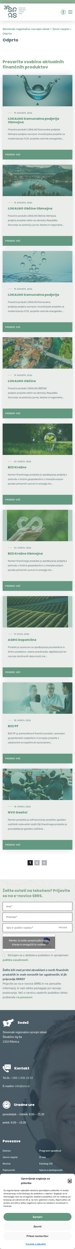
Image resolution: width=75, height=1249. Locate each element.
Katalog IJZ (46, 1163)
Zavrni (37, 1226)
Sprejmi (37, 1216)
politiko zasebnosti (15, 960)
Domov (7, 1150)
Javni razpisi (10, 1157)
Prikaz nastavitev (37, 1236)
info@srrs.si (22, 1086)
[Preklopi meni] (70, 12)
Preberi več (12, 154)
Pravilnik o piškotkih (36, 1244)
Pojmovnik (9, 1170)
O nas (42, 1157)
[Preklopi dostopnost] (63, 12)
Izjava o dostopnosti (51, 1170)
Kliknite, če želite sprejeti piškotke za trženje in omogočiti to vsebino (29, 942)
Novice (7, 1163)
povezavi (26, 997)
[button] (70, 1181)
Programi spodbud (50, 1150)
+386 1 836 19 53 (22, 1077)
